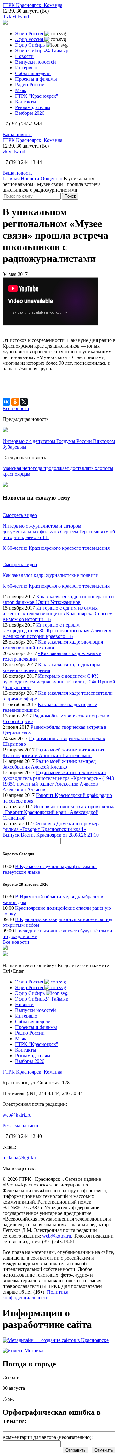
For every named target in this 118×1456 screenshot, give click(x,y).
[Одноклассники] (15, 402)
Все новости (16, 942)
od (26, 16)
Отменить (103, 1450)
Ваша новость (17, 134)
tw (20, 16)
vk (8, 16)
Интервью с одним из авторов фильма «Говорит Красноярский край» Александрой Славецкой (59, 812)
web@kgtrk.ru (17, 1114)
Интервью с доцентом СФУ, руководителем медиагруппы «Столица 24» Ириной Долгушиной (59, 681)
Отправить (75, 1450)
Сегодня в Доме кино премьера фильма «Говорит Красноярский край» (52, 826)
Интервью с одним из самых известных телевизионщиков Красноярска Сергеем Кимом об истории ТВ (58, 613)
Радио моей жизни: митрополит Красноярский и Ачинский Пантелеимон (53, 752)
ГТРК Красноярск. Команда (32, 5)
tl (4, 16)
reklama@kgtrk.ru (21, 1157)
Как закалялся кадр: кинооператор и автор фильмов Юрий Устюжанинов (58, 599)
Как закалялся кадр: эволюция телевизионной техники (53, 644)
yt (14, 16)
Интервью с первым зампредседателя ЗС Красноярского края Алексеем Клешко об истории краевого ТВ (57, 630)
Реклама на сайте (21, 1125)
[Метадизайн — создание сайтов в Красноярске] (56, 1340)
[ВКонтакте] (6, 402)
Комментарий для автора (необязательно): (48, 1437)
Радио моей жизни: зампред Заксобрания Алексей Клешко (49, 763)
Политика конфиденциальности (35, 1294)
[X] (24, 402)
